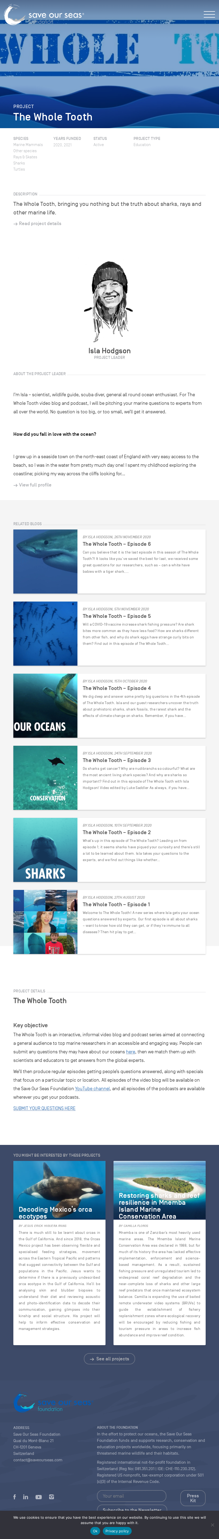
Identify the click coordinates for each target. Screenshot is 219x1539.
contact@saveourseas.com (37, 1460)
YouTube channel (92, 1088)
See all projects (112, 1359)
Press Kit (193, 1498)
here (130, 1051)
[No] (212, 1525)
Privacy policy (117, 1531)
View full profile (35, 485)
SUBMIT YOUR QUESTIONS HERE (44, 1108)
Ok (95, 1531)
